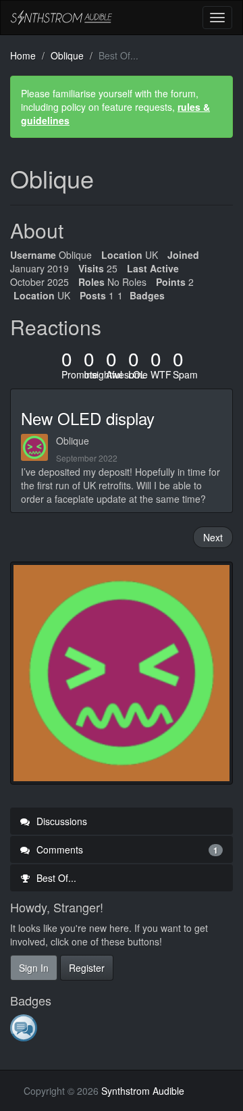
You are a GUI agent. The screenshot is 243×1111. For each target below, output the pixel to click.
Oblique (72, 440)
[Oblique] (38, 447)
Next (213, 537)
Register (87, 967)
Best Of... (55, 878)
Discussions (60, 821)
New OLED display (88, 418)
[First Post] (24, 1027)
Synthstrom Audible (61, 17)
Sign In (34, 967)
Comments (126, 849)
